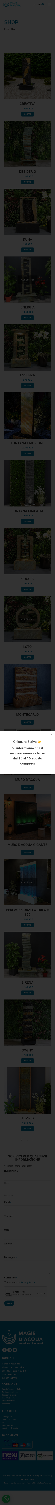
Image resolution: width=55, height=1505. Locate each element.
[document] (27, 752)
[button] (51, 735)
